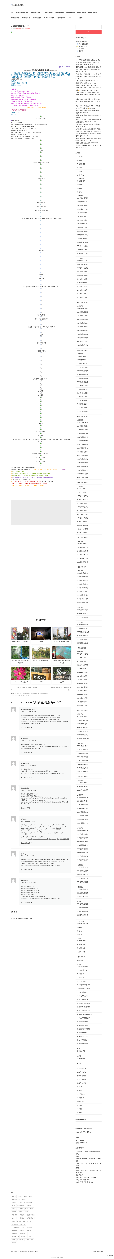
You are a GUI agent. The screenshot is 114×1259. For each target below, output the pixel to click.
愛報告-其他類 (81, 1083)
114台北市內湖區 (82, 290)
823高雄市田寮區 (82, 724)
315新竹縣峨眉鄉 (82, 411)
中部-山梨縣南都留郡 (83, 1018)
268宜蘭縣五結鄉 (82, 819)
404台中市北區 (81, 492)
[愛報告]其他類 (37, 18)
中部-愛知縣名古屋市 (83, 988)
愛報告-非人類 (81, 1079)
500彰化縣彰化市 (82, 573)
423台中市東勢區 (82, 518)
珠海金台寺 (14, 1230)
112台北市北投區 (82, 286)
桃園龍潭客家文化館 (82, 83)
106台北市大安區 (82, 271)
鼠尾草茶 (14, 1242)
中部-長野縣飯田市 (82, 981)
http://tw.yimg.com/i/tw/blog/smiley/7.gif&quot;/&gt (44, 717)
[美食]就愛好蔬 (70, 12)
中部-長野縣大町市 (82, 977)
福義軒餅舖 (14, 1233)
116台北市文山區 (82, 297)
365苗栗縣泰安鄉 (82, 466)
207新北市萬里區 (82, 198)
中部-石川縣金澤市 (82, 970)
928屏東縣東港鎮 (82, 757)
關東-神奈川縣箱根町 (83, 1007)
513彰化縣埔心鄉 (82, 595)
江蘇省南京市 (81, 952)
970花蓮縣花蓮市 (82, 830)
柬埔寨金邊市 (81, 1058)
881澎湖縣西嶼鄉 (82, 893)
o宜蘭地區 (80, 795)
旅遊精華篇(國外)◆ (83, 924)
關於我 (81, 18)
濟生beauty (15, 1224)
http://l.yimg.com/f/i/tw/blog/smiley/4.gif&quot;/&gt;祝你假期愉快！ (48, 839)
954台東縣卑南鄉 (82, 874)
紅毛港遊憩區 (23, 1233)
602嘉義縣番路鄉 (82, 624)
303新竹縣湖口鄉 (82, 371)
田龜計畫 (22, 1230)
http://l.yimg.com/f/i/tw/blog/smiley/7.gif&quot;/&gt (43, 866)
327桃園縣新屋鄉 (82, 316)
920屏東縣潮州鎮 (82, 753)
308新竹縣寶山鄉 (82, 389)
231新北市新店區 (82, 216)
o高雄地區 (80, 714)
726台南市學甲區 (82, 687)
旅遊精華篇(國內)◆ (83, 181)
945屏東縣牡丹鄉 (82, 768)
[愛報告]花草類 (15, 18)
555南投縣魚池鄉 (82, 555)
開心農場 (79, 171)
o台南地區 (80, 651)
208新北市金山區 (82, 202)
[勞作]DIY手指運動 (49, 18)
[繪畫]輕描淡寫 (61, 18)
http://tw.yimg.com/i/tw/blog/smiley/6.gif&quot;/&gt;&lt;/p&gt (47, 773)
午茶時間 (79, 1087)
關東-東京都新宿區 (82, 1021)
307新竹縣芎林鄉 (82, 385)
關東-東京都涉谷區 (82, 1025)
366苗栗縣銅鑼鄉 (82, 470)
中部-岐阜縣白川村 (82, 996)
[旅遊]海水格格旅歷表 (22, 12)
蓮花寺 (13, 1239)
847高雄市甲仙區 (82, 735)
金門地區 (79, 901)
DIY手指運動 (81, 1094)
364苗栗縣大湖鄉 (82, 463)
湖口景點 (25, 1221)
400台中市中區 (81, 488)
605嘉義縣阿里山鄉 (83, 632)
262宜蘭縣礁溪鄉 (82, 805)
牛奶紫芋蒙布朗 (16, 1227)
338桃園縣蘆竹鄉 (82, 345)
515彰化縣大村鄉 (82, 599)
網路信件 (79, 1112)
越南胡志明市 (81, 1051)
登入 (20, 918)
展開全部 (78, 42)
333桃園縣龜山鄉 (82, 327)
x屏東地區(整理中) (82, 777)
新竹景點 (22, 1215)
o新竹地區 (80, 354)
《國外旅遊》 (81, 921)
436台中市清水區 (82, 533)
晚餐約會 (79, 1090)
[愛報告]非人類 (26, 18)
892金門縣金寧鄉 (82, 908)
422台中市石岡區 (82, 514)
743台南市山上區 (82, 705)
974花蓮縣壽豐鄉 (82, 845)
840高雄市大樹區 (82, 731)
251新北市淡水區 (82, 246)
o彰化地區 (80, 571)
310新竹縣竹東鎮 (82, 393)
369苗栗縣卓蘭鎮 (82, 477)
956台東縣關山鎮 (82, 878)
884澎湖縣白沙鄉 (82, 897)
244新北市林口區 (82, 235)
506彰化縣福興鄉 (82, 584)
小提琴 (31, 1208)
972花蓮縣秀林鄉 (82, 838)
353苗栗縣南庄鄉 (82, 433)
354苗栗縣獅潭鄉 (82, 437)
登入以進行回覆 (25, 727)
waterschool (19, 28)
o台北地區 (80, 258)
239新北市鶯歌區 (82, 231)
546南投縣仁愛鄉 (82, 551)
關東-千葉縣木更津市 (83, 1010)
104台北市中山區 (82, 264)
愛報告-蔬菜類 (81, 1068)
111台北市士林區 (82, 283)
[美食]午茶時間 (48, 12)
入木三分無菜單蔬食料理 (83, 81)
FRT (102, 1251)
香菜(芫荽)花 (79, 1175)
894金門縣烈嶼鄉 (82, 915)
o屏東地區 (80, 743)
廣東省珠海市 (81, 948)
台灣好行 (19, 696)
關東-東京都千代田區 (83, 1029)
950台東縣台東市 (82, 867)
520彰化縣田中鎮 (82, 602)
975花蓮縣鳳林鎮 (82, 849)
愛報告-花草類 (81, 1076)
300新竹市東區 (81, 356)
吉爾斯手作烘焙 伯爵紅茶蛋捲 (84, 1182)
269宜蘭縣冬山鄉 (82, 823)
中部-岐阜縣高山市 (82, 992)
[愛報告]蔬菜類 (81, 12)
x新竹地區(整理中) (82, 416)
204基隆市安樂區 (82, 790)
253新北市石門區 (82, 253)
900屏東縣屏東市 (82, 746)
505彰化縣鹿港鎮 (82, 580)
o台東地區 (80, 865)
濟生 (31, 1221)
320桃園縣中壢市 (82, 308)
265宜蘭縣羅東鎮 (82, 812)
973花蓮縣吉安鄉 (82, 841)
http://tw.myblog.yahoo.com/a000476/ (55, 862)
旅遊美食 (79, 188)
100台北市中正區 (82, 260)
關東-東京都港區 (82, 1033)
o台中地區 (80, 486)
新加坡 (79, 1063)
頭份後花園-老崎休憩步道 (41, 661)
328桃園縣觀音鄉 (82, 319)
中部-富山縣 (80, 974)
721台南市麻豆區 (82, 676)
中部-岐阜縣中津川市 (83, 985)
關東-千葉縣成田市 (82, 999)
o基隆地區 (80, 780)
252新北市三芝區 (82, 249)
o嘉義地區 (80, 622)
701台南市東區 (81, 658)
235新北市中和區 (82, 227)
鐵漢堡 (41, 642)
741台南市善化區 (82, 702)
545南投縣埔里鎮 (82, 547)
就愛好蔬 (79, 156)
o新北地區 (80, 196)
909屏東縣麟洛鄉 (82, 749)
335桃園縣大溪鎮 (43, 694)
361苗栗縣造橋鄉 (82, 452)
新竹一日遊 (14, 1215)
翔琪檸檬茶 (24, 1236)
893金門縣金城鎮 (82, 911)
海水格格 (79, 1109)
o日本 (79, 964)
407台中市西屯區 (82, 496)
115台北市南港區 (82, 294)
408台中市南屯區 (82, 499)
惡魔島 (20, 1211)
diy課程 (20, 1196)
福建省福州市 (81, 944)
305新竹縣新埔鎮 (82, 378)
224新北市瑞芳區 (82, 205)
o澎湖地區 (80, 887)
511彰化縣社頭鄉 (82, 591)
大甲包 (41, 682)
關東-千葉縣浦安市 (82, 1040)
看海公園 (29, 1230)
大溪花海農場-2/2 (16, 79)
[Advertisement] (41, 512)
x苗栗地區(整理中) (82, 482)
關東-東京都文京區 (82, 1036)
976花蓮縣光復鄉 (82, 852)
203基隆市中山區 (82, 786)
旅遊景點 (19, 694)
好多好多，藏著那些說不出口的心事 (86, 115)
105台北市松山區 (82, 268)
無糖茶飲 (22, 1224)
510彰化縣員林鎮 (82, 588)
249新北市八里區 (82, 242)
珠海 (23, 1227)
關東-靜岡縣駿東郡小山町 (84, 1014)
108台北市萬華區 (82, 275)
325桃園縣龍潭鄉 (82, 312)
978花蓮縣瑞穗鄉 (82, 860)
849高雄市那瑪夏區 (83, 738)
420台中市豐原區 (82, 507)
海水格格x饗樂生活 (81, 1119)
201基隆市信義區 (82, 783)
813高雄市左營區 (82, 716)
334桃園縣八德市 (82, 330)
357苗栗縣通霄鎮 (82, 441)
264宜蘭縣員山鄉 (82, 808)
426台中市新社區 (82, 525)
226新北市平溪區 (82, 209)
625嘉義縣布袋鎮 (82, 643)
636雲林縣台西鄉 (82, 610)
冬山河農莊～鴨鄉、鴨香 (61, 642)
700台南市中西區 (82, 654)
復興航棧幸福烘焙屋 (82, 65)
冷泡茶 (23, 1199)
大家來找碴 (80, 1098)
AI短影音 (80, 160)
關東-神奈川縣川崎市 (83, 1003)
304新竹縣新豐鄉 (82, 374)
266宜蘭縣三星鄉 (82, 816)
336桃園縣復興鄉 (82, 338)
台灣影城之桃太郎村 (17, 1202)
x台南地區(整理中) (82, 710)
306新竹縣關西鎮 (82, 382)
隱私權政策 (60, 1257)
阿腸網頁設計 (110, 1255)
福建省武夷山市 (81, 941)
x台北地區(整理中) (82, 302)
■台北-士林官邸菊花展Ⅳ (20, 682)
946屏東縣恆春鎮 (82, 771)
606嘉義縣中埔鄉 (82, 635)
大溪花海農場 (27, 696)
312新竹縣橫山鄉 (82, 400)
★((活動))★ (80, 175)
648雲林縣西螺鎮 (82, 613)
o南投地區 (80, 541)
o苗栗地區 (80, 420)
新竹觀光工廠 (30, 1215)
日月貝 (13, 1218)
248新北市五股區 (82, 238)
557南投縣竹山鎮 (82, 558)
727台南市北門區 (82, 691)
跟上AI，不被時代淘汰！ (83, 85)
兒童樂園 (61, 682)
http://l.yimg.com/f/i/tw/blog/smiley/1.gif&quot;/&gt (43, 898)
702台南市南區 (81, 661)
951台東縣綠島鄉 (82, 871)
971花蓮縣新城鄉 (82, 834)
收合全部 (84, 42)
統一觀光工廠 (15, 1236)
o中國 (79, 938)
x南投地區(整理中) (82, 567)
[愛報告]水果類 (92, 12)
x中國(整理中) (81, 957)
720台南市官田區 (82, 672)
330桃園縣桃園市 (82, 323)
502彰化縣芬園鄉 (82, 577)
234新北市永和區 (82, 224)
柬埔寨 (79, 1056)
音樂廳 (27, 1239)
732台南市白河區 (82, 698)
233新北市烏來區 (82, 220)
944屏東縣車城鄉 (82, 764)
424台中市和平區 (82, 521)
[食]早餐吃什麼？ (84, 46)
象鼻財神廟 (20, 1239)
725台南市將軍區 (82, 683)
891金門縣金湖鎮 (82, 904)
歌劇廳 (19, 1221)
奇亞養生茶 (20, 1208)
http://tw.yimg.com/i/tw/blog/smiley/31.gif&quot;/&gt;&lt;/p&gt (47, 798)
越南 (78, 1049)
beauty (14, 1196)
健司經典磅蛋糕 (16, 1199)
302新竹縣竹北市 (82, 367)
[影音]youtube (72, 18)
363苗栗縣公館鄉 (82, 459)
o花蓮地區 (80, 828)
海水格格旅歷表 (83, 44)
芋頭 (30, 1236)
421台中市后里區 (82, 510)
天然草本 (29, 1205)
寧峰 (26, 1208)
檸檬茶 (13, 1221)
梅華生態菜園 (30, 1218)
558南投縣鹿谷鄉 (82, 562)
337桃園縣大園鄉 (82, 341)
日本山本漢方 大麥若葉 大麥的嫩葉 (86, 1177)
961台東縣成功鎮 (82, 882)
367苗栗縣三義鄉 (82, 474)
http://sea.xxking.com (47, 481)
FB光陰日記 (80, 1101)
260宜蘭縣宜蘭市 (82, 797)
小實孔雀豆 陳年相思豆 (82, 1180)
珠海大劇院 (29, 1227)
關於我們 (53, 1257)
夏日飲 (13, 1205)
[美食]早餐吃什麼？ (36, 12)
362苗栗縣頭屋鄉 (82, 455)
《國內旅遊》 (27, 694)
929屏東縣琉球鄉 (82, 760)
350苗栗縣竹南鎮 (82, 422)
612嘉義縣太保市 (82, 639)
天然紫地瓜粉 (20, 1205)
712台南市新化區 (82, 669)
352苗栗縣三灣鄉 (82, 430)
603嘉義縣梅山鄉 (82, 628)
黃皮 (32, 1239)
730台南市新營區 (82, 694)
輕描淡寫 (81, 48)
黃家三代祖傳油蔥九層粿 (83, 143)
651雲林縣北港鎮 (82, 617)
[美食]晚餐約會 (59, 12)
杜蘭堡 (78, 1156)
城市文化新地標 (28, 1202)
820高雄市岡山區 (82, 720)
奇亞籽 (13, 1208)
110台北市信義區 (82, 279)
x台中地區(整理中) (82, 538)
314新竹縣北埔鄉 (82, 408)
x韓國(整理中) (81, 960)
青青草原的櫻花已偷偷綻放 (20, 642)
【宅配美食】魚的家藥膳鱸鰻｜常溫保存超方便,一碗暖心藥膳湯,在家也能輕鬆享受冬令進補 (88, 69)
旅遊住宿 (79, 192)
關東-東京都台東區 (82, 1044)
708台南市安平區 (82, 665)
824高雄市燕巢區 (82, 727)
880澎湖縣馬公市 (82, 889)
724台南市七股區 (82, 680)
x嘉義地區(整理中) (82, 648)
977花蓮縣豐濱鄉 (82, 856)
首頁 (12, 12)
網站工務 (79, 1105)
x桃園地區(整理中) (82, 350)
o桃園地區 (34, 694)
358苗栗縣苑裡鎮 (82, 444)
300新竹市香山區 (82, 363)
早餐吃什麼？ (81, 164)
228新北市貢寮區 (82, 213)
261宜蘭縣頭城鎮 (82, 801)
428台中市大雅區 (82, 529)
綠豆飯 (78, 1168)
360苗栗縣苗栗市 (82, 448)
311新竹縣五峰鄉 (82, 397)
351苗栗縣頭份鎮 (82, 426)
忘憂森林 (14, 1211)
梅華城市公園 (20, 1218)
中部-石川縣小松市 (82, 966)
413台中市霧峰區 (82, 503)
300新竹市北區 (81, 360)
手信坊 (26, 1211)
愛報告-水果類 (81, 1072)
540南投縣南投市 (82, 544)
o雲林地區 (80, 607)
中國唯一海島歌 (28, 1196)
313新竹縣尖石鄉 (82, 404)
